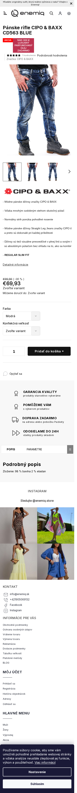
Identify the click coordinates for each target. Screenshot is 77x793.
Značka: (20, 59)
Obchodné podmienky (15, 625)
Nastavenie (37, 772)
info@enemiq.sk (19, 594)
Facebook (16, 604)
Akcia (6, 740)
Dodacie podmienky (14, 648)
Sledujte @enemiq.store (37, 500)
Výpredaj (8, 735)
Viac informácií (45, 762)
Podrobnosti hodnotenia (52, 55)
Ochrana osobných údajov (17, 629)
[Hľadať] (51, 13)
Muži (5, 724)
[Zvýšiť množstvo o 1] (21, 352)
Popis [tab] (11, 449)
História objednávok (14, 693)
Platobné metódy (12, 658)
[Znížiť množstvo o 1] (6, 352)
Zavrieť (46, 372)
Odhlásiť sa (9, 704)
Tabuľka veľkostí (12, 653)
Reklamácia (9, 644)
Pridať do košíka (48, 351)
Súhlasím (37, 784)
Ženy (5, 729)
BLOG (6, 662)
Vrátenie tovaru (11, 634)
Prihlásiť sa (9, 683)
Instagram (16, 610)
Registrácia (9, 688)
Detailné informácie (15, 264)
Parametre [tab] (34, 449)
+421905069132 (20, 599)
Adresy (7, 698)
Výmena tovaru (11, 639)
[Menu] (5, 13)
